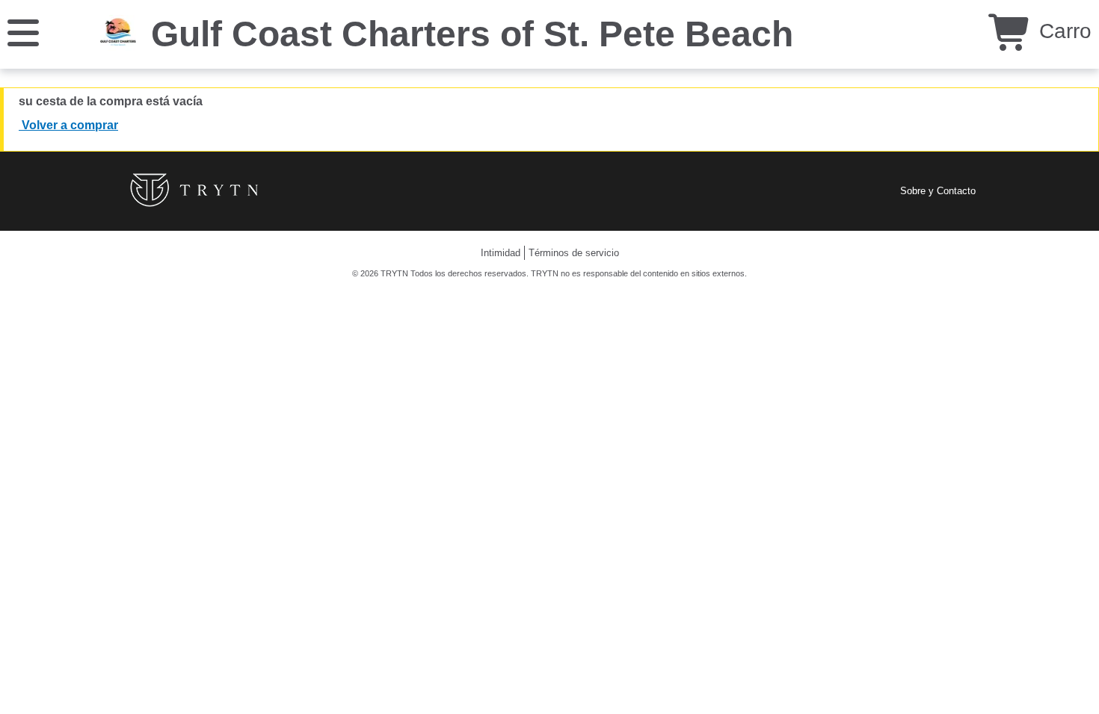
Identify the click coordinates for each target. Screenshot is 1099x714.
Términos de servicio (574, 252)
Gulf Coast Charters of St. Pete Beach (472, 34)
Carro (1062, 31)
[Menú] (23, 31)
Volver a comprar (68, 125)
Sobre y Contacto (938, 190)
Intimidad (500, 252)
